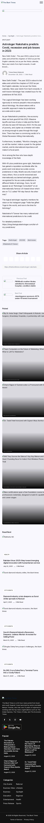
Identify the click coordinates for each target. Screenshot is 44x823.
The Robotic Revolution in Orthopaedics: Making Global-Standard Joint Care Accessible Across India (12, 747)
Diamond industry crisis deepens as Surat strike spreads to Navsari (20, 597)
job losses (32, 240)
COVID (23, 240)
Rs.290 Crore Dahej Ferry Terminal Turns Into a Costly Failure (20, 671)
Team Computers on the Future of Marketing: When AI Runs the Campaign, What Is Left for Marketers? (33, 747)
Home (4, 36)
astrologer (13, 240)
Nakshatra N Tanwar (11, 244)
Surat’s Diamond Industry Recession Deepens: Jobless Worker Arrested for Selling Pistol (19, 634)
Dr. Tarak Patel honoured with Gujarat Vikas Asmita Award (7, 451)
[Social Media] (4, 720)
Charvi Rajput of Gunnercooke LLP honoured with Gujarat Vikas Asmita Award (12, 765)
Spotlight (11, 36)
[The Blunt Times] (8, 2)
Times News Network (16, 72)
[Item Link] (22, 547)
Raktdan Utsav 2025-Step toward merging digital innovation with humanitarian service (21, 561)
